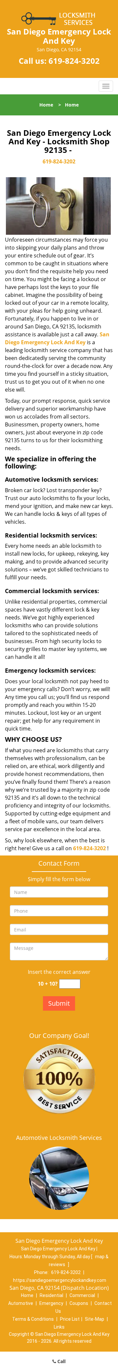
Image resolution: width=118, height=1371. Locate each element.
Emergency (51, 1303)
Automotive (20, 1303)
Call (61, 1361)
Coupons (78, 1303)
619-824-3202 (74, 60)
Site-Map (94, 1319)
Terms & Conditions (33, 1319)
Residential (51, 1295)
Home (46, 105)
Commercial (82, 1295)
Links (59, 1327)
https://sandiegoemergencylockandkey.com (59, 1280)
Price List (70, 1319)
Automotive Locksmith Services (59, 1138)
